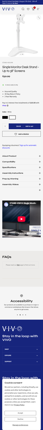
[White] (12, 117)
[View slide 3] (23, 314)
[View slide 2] (20, 314)
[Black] (5, 117)
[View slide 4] (25, 314)
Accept (20, 413)
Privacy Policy (19, 405)
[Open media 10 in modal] (39, 17)
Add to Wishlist (23, 134)
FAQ (18, 265)
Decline (20, 419)
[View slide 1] (17, 314)
